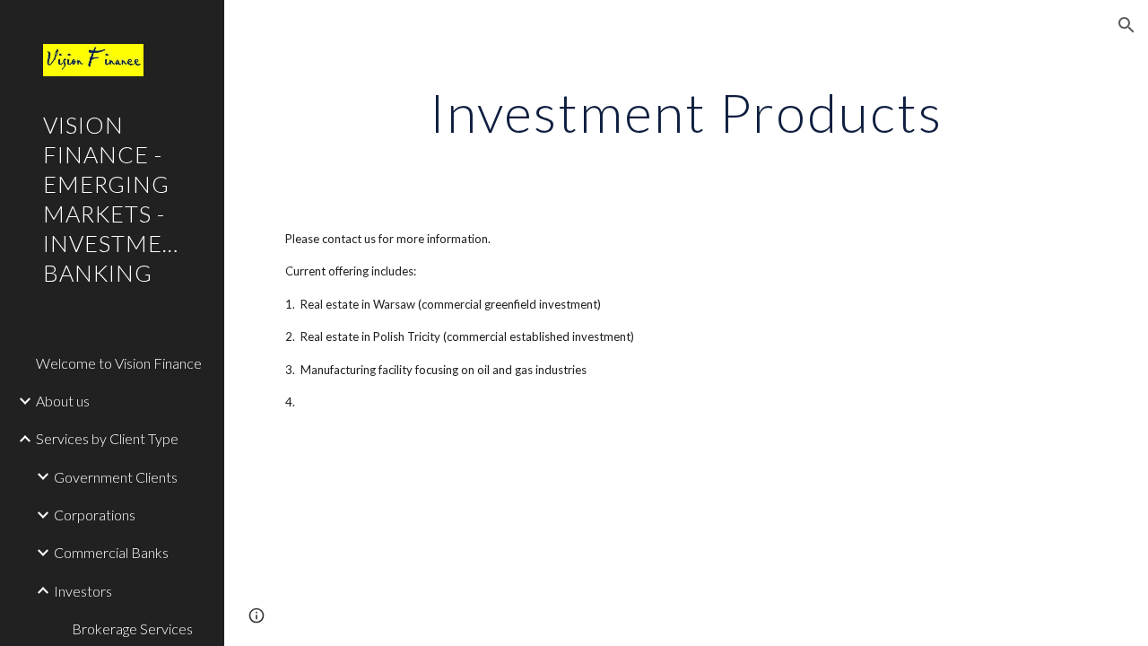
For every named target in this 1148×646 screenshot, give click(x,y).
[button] (1126, 25)
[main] (685, 112)
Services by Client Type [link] (107, 438)
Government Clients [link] (116, 476)
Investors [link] (83, 590)
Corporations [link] (94, 514)
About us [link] (63, 400)
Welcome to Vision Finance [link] (119, 362)
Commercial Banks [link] (111, 552)
